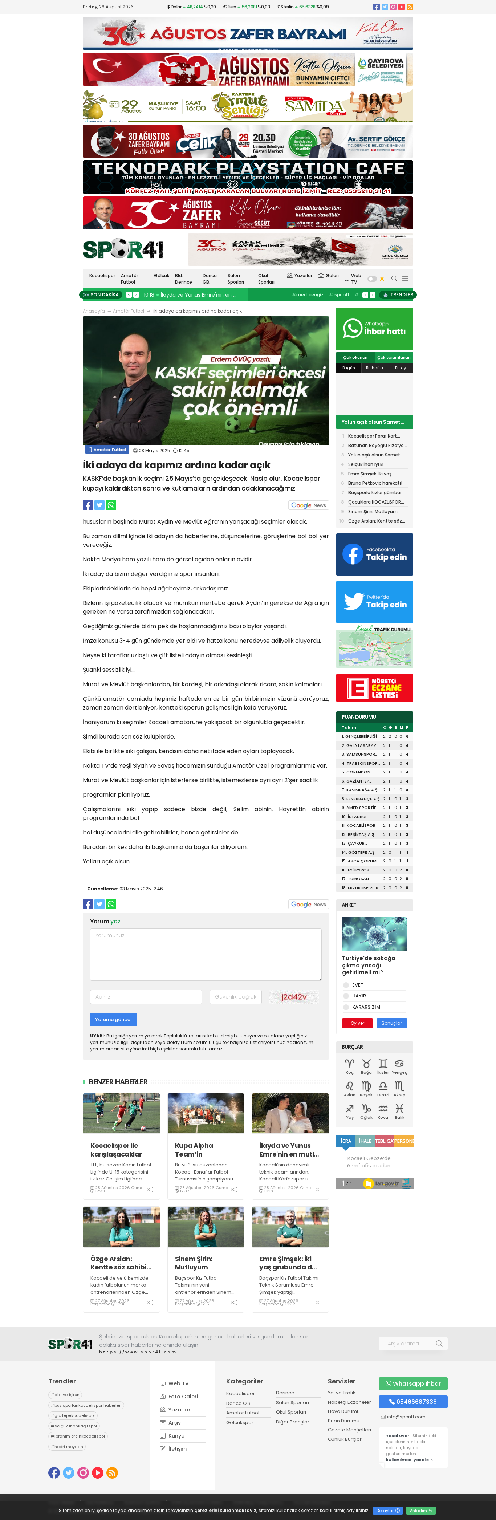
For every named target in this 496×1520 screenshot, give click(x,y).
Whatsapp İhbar (417, 1383)
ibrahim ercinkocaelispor (78, 1436)
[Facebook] (376, 6)
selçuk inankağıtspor (74, 1426)
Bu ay (400, 368)
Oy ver (357, 1023)
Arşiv (174, 1422)
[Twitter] (385, 6)
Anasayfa (94, 311)
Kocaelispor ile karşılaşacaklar (116, 1149)
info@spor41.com (406, 1417)
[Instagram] (393, 6)
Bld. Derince (183, 278)
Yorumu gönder (113, 1019)
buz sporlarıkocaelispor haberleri (86, 1405)
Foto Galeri (182, 1396)
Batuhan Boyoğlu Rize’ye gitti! (376, 446)
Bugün (348, 368)
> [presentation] (136, 294)
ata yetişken (65, 1395)
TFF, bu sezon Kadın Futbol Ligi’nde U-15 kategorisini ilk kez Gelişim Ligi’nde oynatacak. (120, 1175)
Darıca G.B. (239, 1403)
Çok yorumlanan (394, 357)
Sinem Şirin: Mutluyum (193, 1263)
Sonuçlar (392, 1023)
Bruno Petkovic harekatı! (375, 483)
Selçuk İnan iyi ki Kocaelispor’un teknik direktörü (371, 465)
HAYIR (359, 995)
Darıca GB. (210, 278)
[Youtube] (401, 6)
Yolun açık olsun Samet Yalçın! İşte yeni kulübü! (371, 422)
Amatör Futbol (129, 278)
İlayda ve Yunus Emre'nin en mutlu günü (288, 1149)
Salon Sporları (236, 278)
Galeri (332, 275)
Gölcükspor (239, 1422)
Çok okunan (355, 357)
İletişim (177, 1448)
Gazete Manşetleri (349, 1429)
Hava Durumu (344, 1411)
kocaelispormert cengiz (313, 298)
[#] (70, 1343)
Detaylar (386, 1510)
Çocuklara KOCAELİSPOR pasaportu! (374, 503)
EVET (357, 985)
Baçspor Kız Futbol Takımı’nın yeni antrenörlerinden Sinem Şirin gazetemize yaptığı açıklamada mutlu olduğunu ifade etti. (203, 1296)
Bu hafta (374, 368)
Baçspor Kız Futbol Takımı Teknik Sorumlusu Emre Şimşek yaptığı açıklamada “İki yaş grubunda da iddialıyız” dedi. (288, 1296)
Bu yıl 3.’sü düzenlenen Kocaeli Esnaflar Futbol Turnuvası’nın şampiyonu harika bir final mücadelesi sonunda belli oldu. (205, 1182)
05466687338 (417, 1402)
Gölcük (161, 275)
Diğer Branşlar (292, 1421)
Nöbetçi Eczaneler (349, 1402)
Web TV (356, 278)
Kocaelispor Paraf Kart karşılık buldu (372, 436)
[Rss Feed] (410, 6)
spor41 (339, 295)
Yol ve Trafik (341, 1392)
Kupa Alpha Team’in (194, 1149)
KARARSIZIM (366, 1007)
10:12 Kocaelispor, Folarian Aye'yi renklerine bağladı (209, 294)
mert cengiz (308, 295)
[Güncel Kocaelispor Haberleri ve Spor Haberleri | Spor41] (123, 248)
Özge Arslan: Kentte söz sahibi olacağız (118, 1263)
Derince (285, 1392)
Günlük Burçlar (345, 1439)
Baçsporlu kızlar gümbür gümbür (375, 493)
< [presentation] (129, 294)
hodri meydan (67, 1447)
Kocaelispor (102, 275)
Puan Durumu (343, 1420)
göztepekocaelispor (73, 1415)
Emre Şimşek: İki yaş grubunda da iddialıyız (287, 1263)
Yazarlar (303, 275)
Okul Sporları (266, 278)
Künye (175, 1435)
